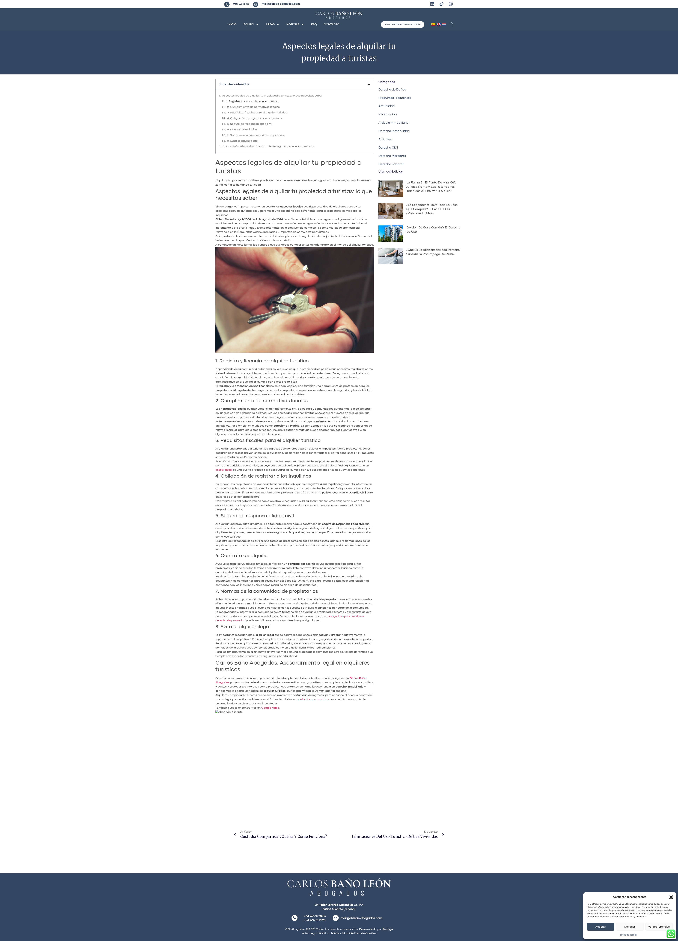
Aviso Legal (309, 933)
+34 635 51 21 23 (314, 920)
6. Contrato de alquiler (242, 129)
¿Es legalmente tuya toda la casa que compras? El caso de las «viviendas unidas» (432, 209)
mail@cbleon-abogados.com (281, 3)
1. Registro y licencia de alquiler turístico (253, 101)
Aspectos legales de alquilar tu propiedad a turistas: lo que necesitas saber (272, 96)
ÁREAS (270, 24)
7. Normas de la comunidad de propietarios (256, 135)
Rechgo (388, 929)
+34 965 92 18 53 (315, 916)
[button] (671, 897)
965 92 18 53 (241, 3)
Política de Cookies (363, 933)
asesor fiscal (223, 470)
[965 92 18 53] (227, 4)
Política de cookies (628, 934)
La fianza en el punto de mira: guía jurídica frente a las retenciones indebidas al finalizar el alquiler (431, 187)
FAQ (314, 24)
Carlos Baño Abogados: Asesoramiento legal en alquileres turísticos (268, 146)
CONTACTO (331, 24)
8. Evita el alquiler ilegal (242, 141)
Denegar (629, 926)
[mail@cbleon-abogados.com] (255, 4)
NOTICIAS (292, 24)
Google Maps (270, 708)
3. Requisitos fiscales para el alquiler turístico (257, 112)
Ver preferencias (659, 926)
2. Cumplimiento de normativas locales (253, 107)
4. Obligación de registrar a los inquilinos (254, 118)
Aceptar (600, 926)
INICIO (232, 24)
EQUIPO (248, 24)
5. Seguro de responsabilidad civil (249, 124)
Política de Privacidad (333, 933)
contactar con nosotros (313, 699)
